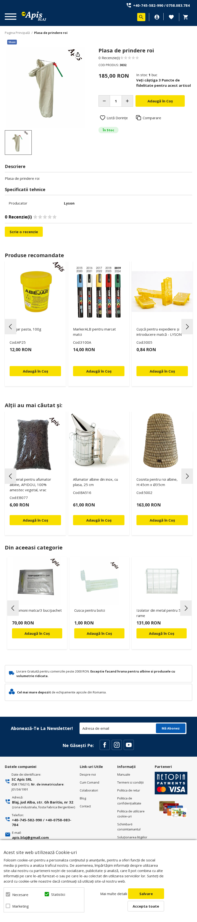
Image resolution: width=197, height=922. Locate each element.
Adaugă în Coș (37, 633)
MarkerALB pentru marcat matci (94, 332)
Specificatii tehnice (25, 189)
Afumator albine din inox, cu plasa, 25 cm (95, 482)
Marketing (20, 906)
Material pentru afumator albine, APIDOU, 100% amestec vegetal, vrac (30, 484)
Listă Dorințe (117, 117)
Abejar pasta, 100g (25, 329)
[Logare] (157, 17)
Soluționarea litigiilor (132, 837)
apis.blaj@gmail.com (30, 837)
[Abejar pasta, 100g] (35, 291)
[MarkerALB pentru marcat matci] (98, 291)
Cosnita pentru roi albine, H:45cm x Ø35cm (157, 482)
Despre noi (88, 774)
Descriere (15, 166)
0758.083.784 (178, 5)
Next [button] (187, 326)
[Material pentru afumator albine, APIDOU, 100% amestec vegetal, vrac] (35, 441)
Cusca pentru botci (89, 610)
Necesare (20, 894)
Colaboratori (89, 790)
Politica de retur (128, 790)
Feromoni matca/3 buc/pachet (37, 610)
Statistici (58, 894)
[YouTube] (129, 745)
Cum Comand (89, 782)
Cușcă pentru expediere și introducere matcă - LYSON (159, 332)
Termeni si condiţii (130, 782)
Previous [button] (10, 326)
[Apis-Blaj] (33, 16)
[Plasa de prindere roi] (18, 143)
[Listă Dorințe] (171, 16)
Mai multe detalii (113, 893)
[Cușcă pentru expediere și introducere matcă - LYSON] (162, 291)
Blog (83, 798)
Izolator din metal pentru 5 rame (158, 613)
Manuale (123, 774)
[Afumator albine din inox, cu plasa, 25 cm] (98, 441)
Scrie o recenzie (24, 231)
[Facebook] (105, 745)
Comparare (152, 117)
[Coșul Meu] (187, 17)
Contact (85, 806)
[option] (45, 87)
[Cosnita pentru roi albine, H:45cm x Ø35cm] (162, 441)
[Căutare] (141, 17)
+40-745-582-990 (148, 5)
